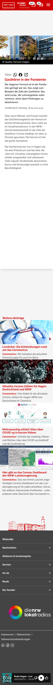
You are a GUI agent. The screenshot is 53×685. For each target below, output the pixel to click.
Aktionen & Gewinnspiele (16, 556)
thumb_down (36, 678)
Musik (5, 581)
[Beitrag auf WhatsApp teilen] (15, 75)
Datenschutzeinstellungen (15, 639)
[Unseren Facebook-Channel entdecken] (7, 645)
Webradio (7, 539)
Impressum (7, 634)
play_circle (41, 677)
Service (6, 564)
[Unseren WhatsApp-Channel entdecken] (3, 645)
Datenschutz (23, 634)
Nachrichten (9, 547)
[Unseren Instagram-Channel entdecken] (12, 645)
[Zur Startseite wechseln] (8, 5)
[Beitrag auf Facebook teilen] (20, 75)
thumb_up (46, 678)
